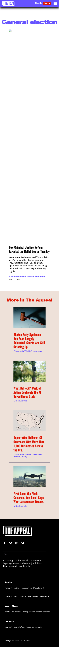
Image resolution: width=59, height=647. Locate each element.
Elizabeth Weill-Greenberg (28, 351)
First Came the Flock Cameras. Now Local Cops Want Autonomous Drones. (28, 498)
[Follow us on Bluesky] (12, 543)
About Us (38, 3)
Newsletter (45, 596)
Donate (47, 3)
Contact (8, 627)
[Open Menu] (55, 4)
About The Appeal (13, 611)
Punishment (38, 588)
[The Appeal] (8, 3)
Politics (23, 596)
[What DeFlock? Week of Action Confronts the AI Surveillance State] (29, 371)
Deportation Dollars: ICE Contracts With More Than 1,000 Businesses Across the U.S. (29, 444)
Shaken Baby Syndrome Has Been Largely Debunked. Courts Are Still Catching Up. (29, 341)
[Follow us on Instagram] (18, 543)
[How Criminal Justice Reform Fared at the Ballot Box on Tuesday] (29, 135)
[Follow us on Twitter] (24, 543)
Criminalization (11, 596)
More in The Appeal (29, 299)
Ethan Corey (20, 456)
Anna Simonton (17, 276)
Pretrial (16, 588)
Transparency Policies (32, 611)
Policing (8, 588)
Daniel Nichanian (36, 276)
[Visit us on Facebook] (6, 543)
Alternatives (32, 596)
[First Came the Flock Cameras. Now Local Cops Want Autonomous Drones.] (29, 476)
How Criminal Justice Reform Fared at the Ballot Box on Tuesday (29, 249)
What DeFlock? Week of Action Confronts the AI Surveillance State (27, 392)
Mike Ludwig (20, 400)
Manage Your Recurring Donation (28, 627)
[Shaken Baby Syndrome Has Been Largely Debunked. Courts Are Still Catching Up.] (29, 317)
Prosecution (26, 588)
